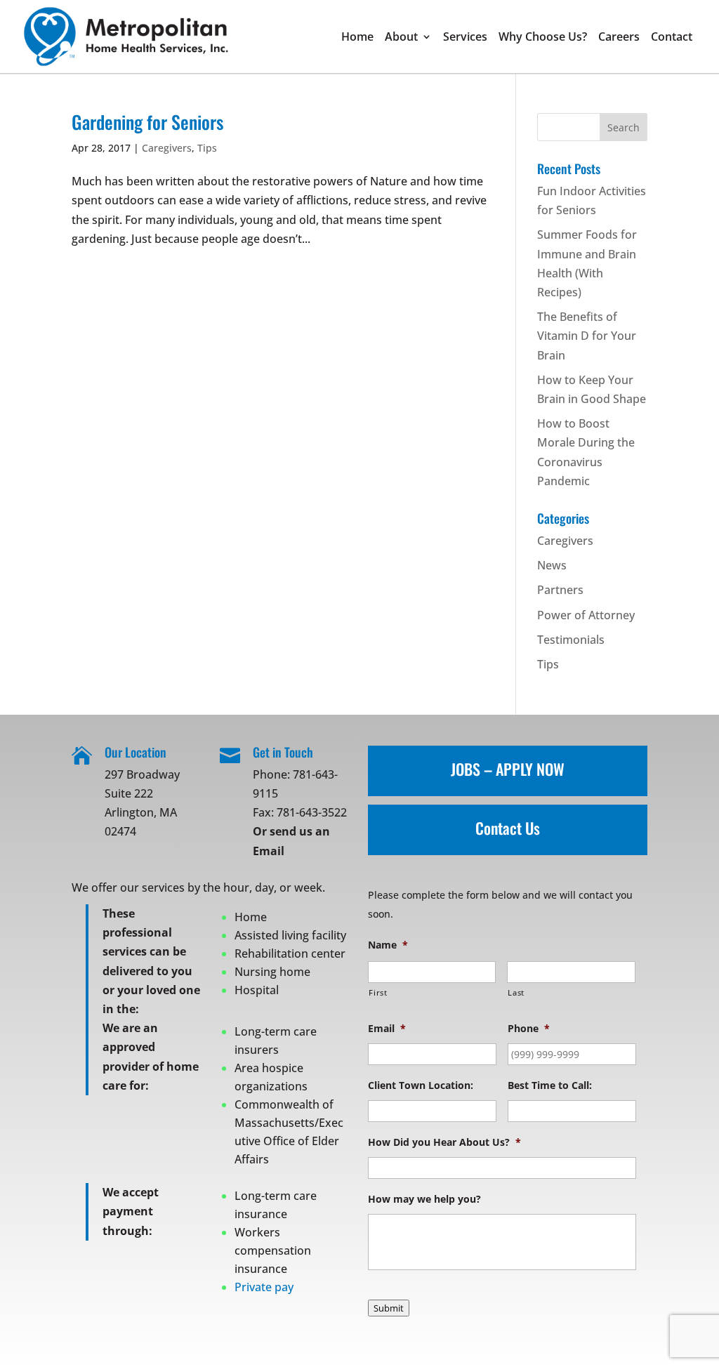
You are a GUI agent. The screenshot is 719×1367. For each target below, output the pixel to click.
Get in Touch (283, 752)
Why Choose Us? (543, 38)
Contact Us (507, 828)
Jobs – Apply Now (508, 769)
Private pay (264, 1287)
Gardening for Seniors (147, 122)
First (378, 992)
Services (465, 38)
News (552, 565)
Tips (207, 147)
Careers (619, 38)
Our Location (135, 752)
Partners (560, 589)
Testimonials (571, 639)
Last (516, 992)
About (401, 38)
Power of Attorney (586, 615)
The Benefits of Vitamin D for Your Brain (586, 335)
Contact (671, 38)
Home (357, 38)
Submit (389, 1308)
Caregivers (167, 147)
